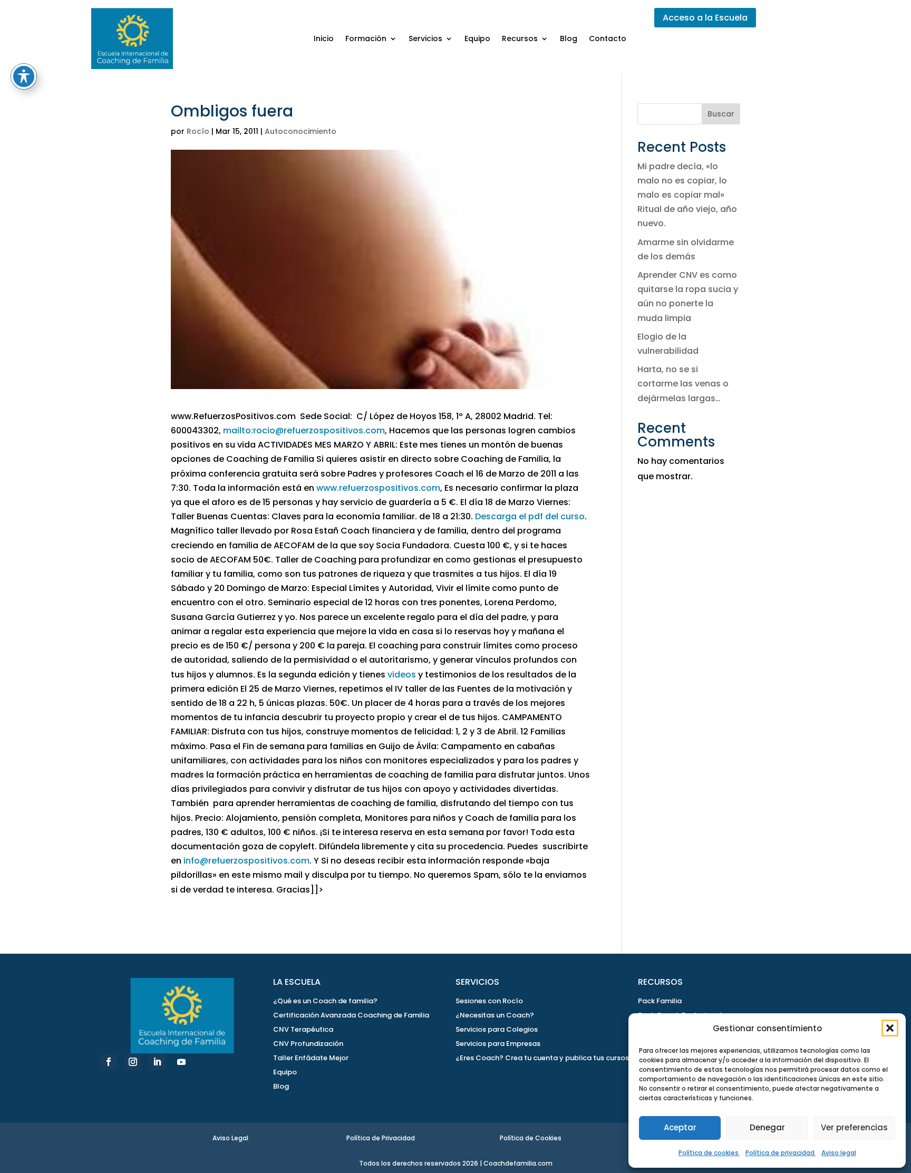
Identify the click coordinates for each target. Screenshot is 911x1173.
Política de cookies (709, 1152)
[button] (890, 1028)
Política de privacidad (780, 1152)
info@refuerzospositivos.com (246, 861)
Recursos (520, 38)
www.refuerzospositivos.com (378, 488)
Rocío (198, 131)
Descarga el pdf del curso (530, 516)
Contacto (607, 38)
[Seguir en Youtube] (181, 1061)
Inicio (324, 38)
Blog (568, 38)
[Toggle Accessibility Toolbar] (23, 76)
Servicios (425, 38)
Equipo (477, 38)
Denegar (767, 1127)
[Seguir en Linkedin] (157, 1061)
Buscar (721, 114)
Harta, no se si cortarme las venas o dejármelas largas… (683, 383)
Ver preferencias (854, 1127)
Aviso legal (838, 1152)
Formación (365, 38)
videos (401, 674)
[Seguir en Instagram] (132, 1061)
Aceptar (680, 1127)
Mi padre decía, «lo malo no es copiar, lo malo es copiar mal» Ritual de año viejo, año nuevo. (687, 195)
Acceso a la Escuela (705, 18)
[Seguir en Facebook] (108, 1061)
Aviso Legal (230, 1137)
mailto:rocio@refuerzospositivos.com (304, 430)
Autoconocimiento (300, 131)
